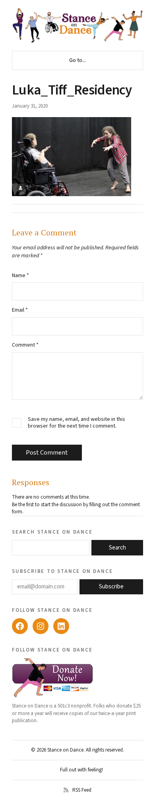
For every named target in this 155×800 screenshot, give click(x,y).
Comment (25, 345)
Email (20, 310)
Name (20, 276)
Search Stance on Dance (52, 531)
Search (117, 548)
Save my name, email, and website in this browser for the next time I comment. (76, 423)
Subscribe (111, 586)
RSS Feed (81, 790)
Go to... (77, 60)
